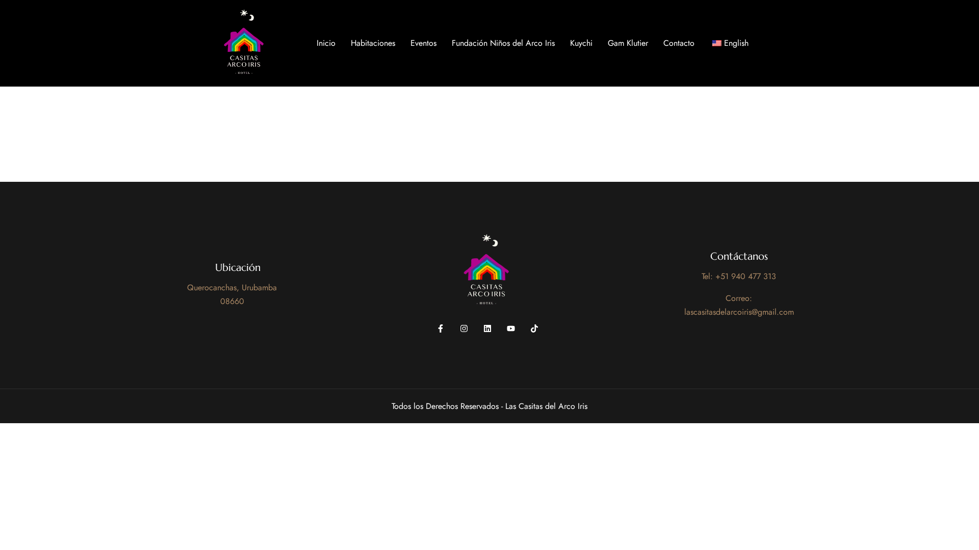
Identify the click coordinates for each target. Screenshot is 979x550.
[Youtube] (511, 328)
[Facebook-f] (440, 328)
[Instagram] (464, 328)
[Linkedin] (487, 328)
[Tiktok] (534, 328)
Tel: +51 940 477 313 (739, 276)
